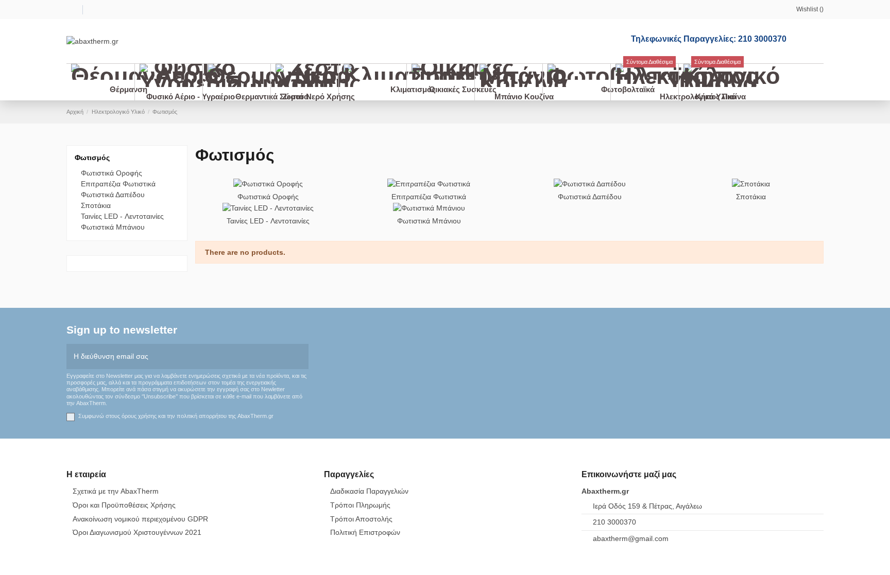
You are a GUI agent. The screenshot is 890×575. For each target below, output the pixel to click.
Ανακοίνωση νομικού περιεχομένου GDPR (140, 519)
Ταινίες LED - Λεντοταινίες (268, 221)
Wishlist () (810, 9)
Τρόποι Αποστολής (361, 519)
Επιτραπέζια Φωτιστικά (428, 197)
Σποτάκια (751, 197)
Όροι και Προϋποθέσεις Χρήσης (124, 505)
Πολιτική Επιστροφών (365, 532)
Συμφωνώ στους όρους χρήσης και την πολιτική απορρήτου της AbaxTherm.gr (175, 416)
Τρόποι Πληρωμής (360, 505)
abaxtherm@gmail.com (631, 538)
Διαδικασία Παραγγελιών (369, 491)
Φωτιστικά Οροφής (268, 197)
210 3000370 (614, 522)
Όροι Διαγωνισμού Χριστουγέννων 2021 (137, 532)
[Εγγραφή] (301, 356)
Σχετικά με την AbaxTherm (116, 491)
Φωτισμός (92, 157)
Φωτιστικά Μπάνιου (429, 221)
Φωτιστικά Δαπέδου (590, 197)
